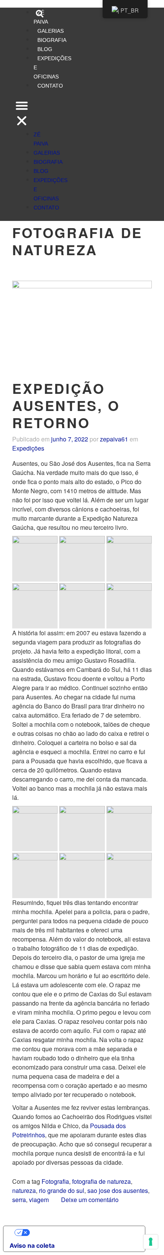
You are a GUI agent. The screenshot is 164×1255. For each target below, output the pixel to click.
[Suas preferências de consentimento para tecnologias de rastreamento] (150, 1241)
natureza (24, 1190)
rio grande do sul (61, 1190)
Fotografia (55, 1181)
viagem (39, 1199)
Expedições (28, 448)
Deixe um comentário (90, 1199)
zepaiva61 (114, 439)
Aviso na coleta (32, 1245)
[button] (21, 114)
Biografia (51, 40)
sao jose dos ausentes (117, 1190)
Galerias (50, 31)
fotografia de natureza (101, 1181)
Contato (50, 86)
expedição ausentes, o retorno (66, 405)
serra (19, 1199)
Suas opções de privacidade (82, 1232)
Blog (44, 49)
